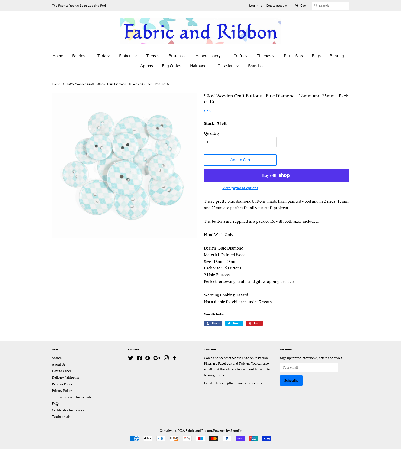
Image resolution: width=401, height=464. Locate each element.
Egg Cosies (171, 65)
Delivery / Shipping (65, 377)
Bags (316, 55)
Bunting (337, 55)
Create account (276, 5)
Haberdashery (208, 55)
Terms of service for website (72, 397)
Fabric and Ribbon (199, 430)
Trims (151, 55)
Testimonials (61, 416)
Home (57, 55)
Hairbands (199, 65)
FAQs (55, 403)
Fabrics (79, 55)
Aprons (146, 65)
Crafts (239, 55)
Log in (253, 5)
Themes (264, 55)
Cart (303, 5)
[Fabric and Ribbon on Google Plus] (156, 359)
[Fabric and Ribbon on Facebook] (139, 359)
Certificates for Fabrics (68, 410)
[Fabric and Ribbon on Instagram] (166, 359)
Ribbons (126, 55)
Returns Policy (62, 384)
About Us (58, 364)
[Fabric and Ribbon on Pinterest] (147, 359)
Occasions (226, 65)
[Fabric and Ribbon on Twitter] (130, 359)
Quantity (212, 133)
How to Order (61, 371)
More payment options (240, 187)
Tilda (102, 55)
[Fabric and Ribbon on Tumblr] (174, 359)
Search (57, 358)
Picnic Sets (293, 55)
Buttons (176, 55)
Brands (255, 65)
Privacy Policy (62, 390)
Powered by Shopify (227, 430)
